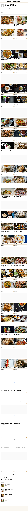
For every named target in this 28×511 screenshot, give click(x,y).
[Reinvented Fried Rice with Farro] (20, 88)
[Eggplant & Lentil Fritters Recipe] (7, 465)
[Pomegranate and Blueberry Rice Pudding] (20, 260)
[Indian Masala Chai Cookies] (7, 341)
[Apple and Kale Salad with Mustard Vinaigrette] (7, 419)
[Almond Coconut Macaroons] (20, 239)
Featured (5, 485)
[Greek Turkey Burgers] (2, 485)
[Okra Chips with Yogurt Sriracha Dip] (20, 363)
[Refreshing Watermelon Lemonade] (2, 490)
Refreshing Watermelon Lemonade (9, 489)
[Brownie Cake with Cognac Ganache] (20, 133)
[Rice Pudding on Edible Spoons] (20, 318)
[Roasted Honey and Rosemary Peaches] (2, 495)
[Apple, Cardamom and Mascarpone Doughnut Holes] (7, 133)
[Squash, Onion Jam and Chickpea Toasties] (7, 442)
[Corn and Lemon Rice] (20, 54)
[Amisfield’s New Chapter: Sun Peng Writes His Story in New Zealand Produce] (2, 481)
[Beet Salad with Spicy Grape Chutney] (7, 99)
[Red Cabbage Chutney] (20, 191)
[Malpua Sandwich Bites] (7, 374)
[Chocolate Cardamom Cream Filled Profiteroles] (20, 99)
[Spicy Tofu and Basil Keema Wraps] (7, 66)
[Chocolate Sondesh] (20, 419)
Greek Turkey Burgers (7, 484)
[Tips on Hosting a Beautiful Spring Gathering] (7, 145)
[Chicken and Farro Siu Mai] (7, 318)
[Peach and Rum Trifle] (7, 168)
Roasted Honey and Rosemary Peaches (8, 494)
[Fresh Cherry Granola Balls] (7, 214)
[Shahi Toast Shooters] (7, 431)
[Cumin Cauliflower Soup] (20, 66)
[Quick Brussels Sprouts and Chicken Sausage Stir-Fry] (7, 191)
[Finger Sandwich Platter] (20, 431)
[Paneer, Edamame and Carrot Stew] (7, 385)
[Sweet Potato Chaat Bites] (20, 226)
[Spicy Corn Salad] (20, 122)
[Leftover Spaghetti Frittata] (20, 397)
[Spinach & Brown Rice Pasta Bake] (20, 465)
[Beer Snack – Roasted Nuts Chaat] (20, 307)
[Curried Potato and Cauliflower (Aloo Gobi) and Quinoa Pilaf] (7, 284)
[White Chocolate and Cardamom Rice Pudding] (20, 179)
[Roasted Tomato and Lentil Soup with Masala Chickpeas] (7, 54)
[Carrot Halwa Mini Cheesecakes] (20, 442)
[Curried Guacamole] (20, 385)
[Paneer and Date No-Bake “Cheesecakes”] (20, 214)
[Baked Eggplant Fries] (20, 145)
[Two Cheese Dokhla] (7, 273)
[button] (1, 1)
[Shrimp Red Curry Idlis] (20, 341)
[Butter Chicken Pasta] (7, 88)
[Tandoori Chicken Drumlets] (7, 122)
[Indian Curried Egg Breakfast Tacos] (7, 32)
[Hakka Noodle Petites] (7, 397)
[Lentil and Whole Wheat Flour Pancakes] (7, 226)
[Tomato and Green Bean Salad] (2, 500)
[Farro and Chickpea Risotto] (7, 179)
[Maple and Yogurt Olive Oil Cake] (20, 168)
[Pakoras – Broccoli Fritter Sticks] (7, 329)
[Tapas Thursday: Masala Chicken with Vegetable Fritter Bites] (7, 260)
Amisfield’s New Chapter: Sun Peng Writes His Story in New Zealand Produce (8, 480)
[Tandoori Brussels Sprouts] (20, 273)
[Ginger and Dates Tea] (7, 239)
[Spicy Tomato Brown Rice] (7, 20)
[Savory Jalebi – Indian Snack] (7, 307)
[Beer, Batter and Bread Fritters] (20, 374)
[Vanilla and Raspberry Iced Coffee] (20, 32)
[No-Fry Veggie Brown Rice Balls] (7, 363)
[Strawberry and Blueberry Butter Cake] (20, 284)
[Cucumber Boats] (20, 329)
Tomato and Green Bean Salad (8, 499)
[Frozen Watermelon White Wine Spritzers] (20, 20)
